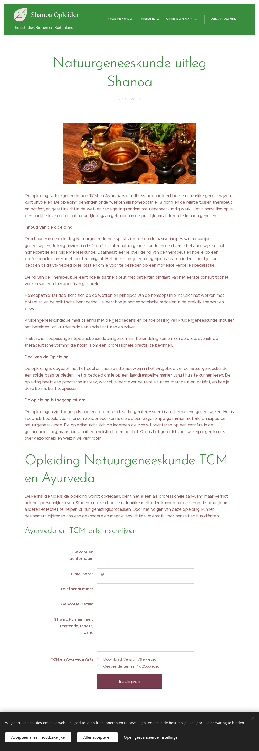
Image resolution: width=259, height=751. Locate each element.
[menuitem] (121, 19)
